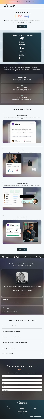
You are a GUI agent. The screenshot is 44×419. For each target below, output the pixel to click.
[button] (38, 6)
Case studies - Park (22, 413)
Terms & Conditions (37, 416)
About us (22, 408)
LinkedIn (35, 408)
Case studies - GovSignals (22, 411)
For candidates (22, 409)
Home (9, 408)
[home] (9, 5)
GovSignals (29, 290)
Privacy (31, 416)
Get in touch (22, 26)
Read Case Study (21, 294)
